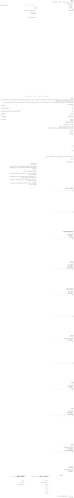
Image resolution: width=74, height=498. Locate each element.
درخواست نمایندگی (20, 484)
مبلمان (69, 264)
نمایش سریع (69, 229)
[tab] (46, 96)
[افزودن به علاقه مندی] (66, 229)
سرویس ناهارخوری (67, 338)
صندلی (29, 5)
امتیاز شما (71, 130)
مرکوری (32, 5)
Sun (72, 408)
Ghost (71, 335)
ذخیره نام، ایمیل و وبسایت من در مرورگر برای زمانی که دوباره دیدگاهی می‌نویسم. (59, 156)
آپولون (47, 493)
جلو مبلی (68, 291)
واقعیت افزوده (33, 13)
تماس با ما (22, 482)
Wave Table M (69, 289)
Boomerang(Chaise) (68, 231)
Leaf (72, 382)
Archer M (71, 467)
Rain (72, 444)
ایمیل (72, 150)
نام (72, 145)
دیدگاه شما (71, 133)
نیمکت (47, 491)
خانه (35, 5)
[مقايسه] (72, 229)
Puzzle (71, 262)
